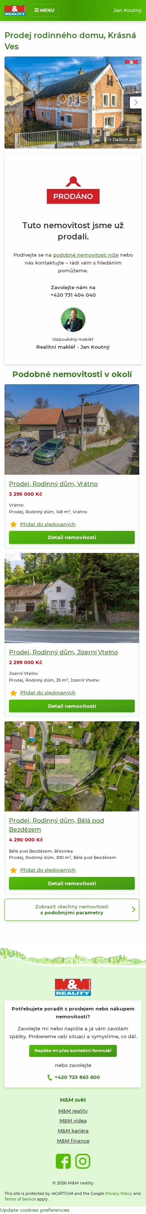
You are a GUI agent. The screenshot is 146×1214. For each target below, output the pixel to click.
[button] (136, 102)
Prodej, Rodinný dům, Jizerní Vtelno (63, 652)
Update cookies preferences (35, 1210)
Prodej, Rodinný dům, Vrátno (53, 483)
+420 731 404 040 (73, 295)
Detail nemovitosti (72, 537)
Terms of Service (20, 1199)
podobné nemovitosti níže (86, 255)
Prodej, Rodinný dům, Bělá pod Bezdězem (56, 825)
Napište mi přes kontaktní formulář (73, 1050)
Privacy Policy (118, 1193)
